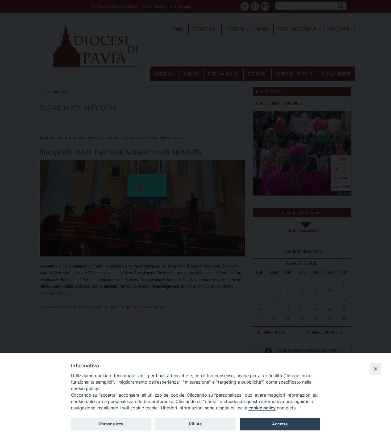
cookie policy (262, 407)
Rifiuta (195, 424)
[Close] (375, 369)
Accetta (280, 424)
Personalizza (111, 424)
